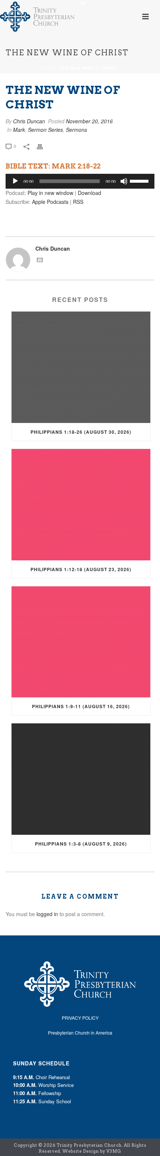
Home (48, 68)
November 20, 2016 (89, 121)
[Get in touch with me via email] (40, 260)
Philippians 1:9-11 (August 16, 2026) (81, 706)
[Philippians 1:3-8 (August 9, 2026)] (81, 779)
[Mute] (124, 181)
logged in (47, 914)
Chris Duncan (29, 121)
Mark (19, 129)
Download (89, 192)
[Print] (43, 145)
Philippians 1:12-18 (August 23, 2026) (81, 569)
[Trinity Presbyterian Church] (37, 16)
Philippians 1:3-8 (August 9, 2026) (81, 843)
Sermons (76, 129)
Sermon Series (45, 129)
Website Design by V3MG (92, 1151)
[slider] (140, 180)
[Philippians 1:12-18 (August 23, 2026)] (81, 504)
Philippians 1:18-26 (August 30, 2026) (81, 432)
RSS (78, 201)
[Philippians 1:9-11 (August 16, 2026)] (81, 642)
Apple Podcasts (50, 201)
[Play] (15, 181)
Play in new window (50, 192)
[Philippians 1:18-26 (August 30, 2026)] (81, 367)
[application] (80, 181)
